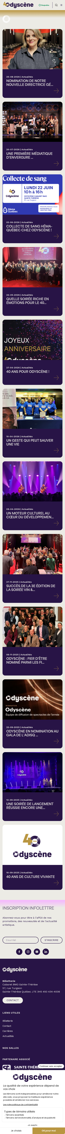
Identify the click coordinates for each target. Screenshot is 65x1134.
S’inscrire (51, 940)
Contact (13, 1000)
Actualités (8, 1036)
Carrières (8, 1030)
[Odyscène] (15, 969)
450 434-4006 (51, 991)
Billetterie (8, 1020)
